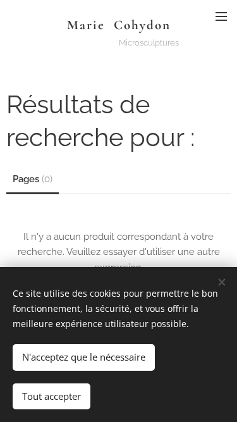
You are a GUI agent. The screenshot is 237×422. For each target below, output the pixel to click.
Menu (221, 15)
